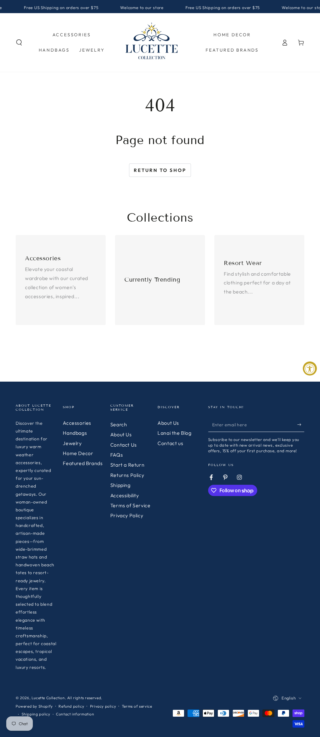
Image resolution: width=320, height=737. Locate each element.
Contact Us (123, 445)
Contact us (170, 443)
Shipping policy (36, 714)
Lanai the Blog (174, 433)
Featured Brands (82, 463)
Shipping (120, 485)
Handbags (75, 433)
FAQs (116, 455)
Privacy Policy (126, 515)
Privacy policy (103, 706)
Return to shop (160, 170)
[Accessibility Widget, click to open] (310, 369)
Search (118, 424)
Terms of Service (130, 505)
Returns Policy (127, 475)
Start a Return (127, 465)
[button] (19, 42)
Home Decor (78, 453)
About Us (121, 434)
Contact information (75, 714)
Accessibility (124, 495)
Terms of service (137, 706)
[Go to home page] (152, 42)
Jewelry (72, 443)
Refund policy (71, 706)
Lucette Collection (48, 697)
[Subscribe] (300, 425)
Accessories (77, 423)
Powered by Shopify (34, 706)
